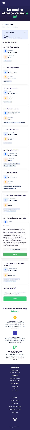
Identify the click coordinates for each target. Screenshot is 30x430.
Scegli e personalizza (15, 249)
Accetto (15, 254)
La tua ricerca (9, 32)
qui (9, 242)
